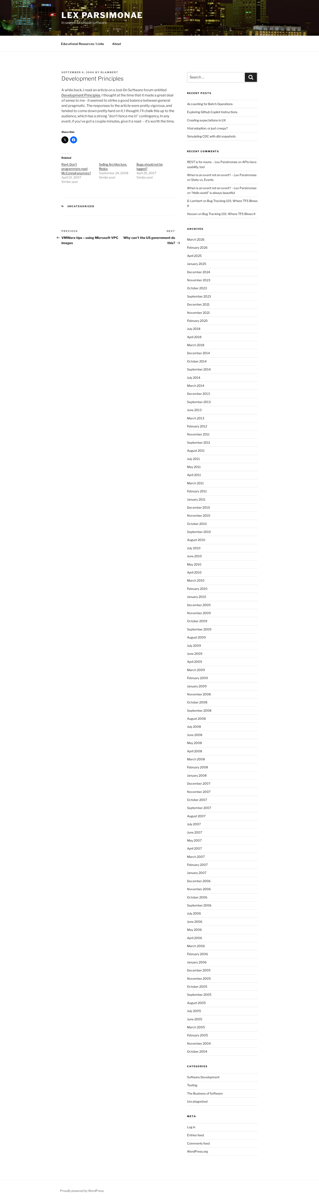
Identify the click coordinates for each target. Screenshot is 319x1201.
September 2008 (199, 710)
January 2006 (197, 962)
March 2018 (195, 345)
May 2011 (194, 467)
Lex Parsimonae (102, 15)
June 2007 (194, 832)
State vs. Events (202, 180)
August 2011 (196, 450)
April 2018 (194, 337)
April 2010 (194, 572)
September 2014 (199, 369)
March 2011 (195, 483)
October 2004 (197, 1051)
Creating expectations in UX (206, 120)
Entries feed (195, 1135)
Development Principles (80, 95)
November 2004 (199, 1043)
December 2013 (198, 393)
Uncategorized (81, 206)
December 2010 (198, 507)
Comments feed (198, 1143)
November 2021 (198, 312)
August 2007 (196, 816)
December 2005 (198, 970)
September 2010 (199, 532)
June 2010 (194, 556)
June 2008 (194, 735)
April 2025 (194, 256)
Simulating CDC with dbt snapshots (211, 136)
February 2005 (197, 1035)
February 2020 (197, 321)
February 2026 (197, 247)
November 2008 (199, 694)
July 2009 (194, 645)
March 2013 (195, 418)
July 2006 (194, 913)
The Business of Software (205, 1093)
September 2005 (199, 994)
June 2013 (194, 410)
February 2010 (197, 589)
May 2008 (194, 743)
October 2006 (197, 897)
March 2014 (195, 385)
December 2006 (198, 881)
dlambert (109, 72)
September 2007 (199, 808)
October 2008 (197, 702)
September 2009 (199, 629)
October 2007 (197, 800)
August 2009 (196, 637)
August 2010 (196, 540)
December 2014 (198, 353)
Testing (192, 1085)
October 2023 (197, 288)
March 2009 (196, 670)
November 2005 (199, 978)
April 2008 (194, 751)
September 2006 (199, 905)
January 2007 (196, 873)
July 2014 (193, 377)
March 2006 (196, 946)
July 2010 (194, 548)
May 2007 (194, 840)
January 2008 (197, 775)
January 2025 (196, 264)
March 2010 (195, 580)
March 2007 (196, 857)
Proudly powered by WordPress (82, 1191)
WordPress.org (197, 1151)
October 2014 (197, 361)
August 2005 (196, 1003)
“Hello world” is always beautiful (213, 193)
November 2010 (198, 515)
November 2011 (198, 434)
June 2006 (194, 921)
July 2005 (194, 1011)
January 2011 (196, 499)
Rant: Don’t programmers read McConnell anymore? (76, 168)
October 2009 (197, 621)
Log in (191, 1127)
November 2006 (199, 889)
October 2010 (197, 524)
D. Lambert (194, 201)
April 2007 (194, 848)
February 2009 (197, 678)
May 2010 (194, 564)
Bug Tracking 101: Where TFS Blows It (228, 214)
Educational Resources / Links (82, 44)
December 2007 (198, 783)
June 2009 (194, 653)
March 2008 (196, 759)
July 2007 (194, 824)
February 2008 (197, 767)
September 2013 (199, 402)
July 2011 (193, 459)
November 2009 (199, 613)
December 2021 (198, 304)
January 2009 (197, 686)
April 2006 (194, 938)
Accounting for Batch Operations (210, 104)
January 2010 (196, 597)
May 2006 (194, 929)
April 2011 (194, 475)
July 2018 (193, 329)
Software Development (203, 1077)
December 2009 (198, 605)
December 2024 (198, 272)
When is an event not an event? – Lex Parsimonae (222, 175)
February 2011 (197, 491)
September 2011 (198, 442)
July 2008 (194, 726)
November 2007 (198, 792)
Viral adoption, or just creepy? (207, 128)
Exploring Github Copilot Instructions (212, 112)
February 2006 (197, 954)
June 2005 (194, 1019)
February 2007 (197, 865)
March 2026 (195, 239)
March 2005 (196, 1027)
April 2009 (194, 661)
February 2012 (197, 426)
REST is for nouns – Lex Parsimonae (212, 162)
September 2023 (199, 296)
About (116, 44)
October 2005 (197, 986)
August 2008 (196, 718)
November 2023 (198, 280)
